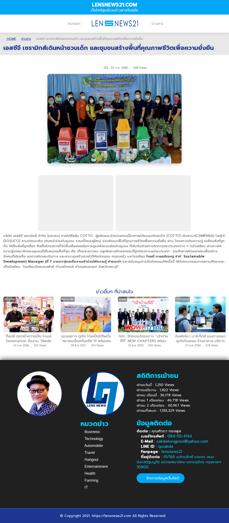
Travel (89, 452)
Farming (90, 480)
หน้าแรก (74, 23)
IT (85, 487)
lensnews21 (171, 451)
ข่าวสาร (157, 23)
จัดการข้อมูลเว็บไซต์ (162, 478)
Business (91, 432)
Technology (93, 439)
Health (89, 473)
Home (11, 38)
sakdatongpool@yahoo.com (182, 441)
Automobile (93, 446)
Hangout (90, 459)
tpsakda (165, 446)
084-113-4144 (180, 436)
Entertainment (95, 466)
